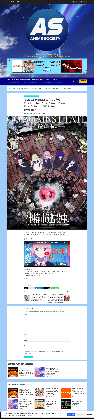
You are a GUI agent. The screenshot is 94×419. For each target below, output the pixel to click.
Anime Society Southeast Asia (21, 79)
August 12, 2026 (23, 375)
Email (26, 340)
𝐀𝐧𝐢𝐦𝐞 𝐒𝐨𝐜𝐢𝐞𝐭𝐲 (47, 54)
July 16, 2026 (49, 406)
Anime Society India (37, 79)
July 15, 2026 (75, 406)
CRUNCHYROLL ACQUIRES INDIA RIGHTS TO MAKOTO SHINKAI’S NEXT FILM (26, 371)
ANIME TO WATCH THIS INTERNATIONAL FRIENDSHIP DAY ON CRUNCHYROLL (78, 392)
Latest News (36, 96)
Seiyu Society (58, 83)
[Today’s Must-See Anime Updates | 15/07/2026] (40, 404)
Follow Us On (83, 81)
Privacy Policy (29, 415)
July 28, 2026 (75, 396)
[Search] (77, 81)
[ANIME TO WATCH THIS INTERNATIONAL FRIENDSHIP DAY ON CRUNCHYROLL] (66, 393)
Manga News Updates (13, 83)
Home (8, 79)
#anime (15, 88)
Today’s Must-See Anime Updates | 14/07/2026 (77, 403)
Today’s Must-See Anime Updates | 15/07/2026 (51, 403)
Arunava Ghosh (29, 113)
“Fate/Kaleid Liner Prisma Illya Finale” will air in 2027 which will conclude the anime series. (52, 371)
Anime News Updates (51, 79)
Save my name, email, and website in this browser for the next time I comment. (44, 352)
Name (26, 334)
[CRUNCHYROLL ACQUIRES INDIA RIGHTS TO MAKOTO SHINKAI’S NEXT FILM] (13, 372)
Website (26, 346)
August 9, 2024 (37, 113)
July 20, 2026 (49, 376)
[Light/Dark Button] (74, 81)
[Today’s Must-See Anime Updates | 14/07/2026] (66, 404)
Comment (27, 314)
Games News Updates (45, 83)
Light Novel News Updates (29, 83)
